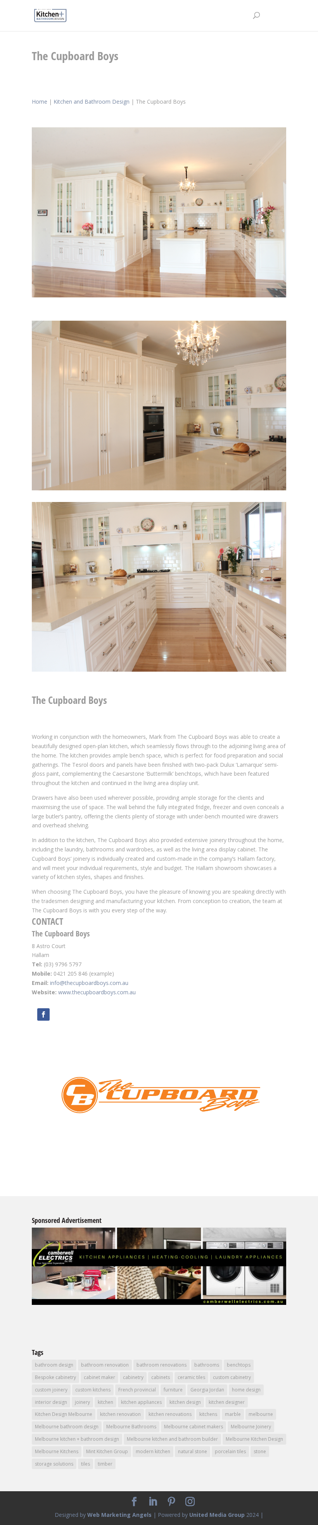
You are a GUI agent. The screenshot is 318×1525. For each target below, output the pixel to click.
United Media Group (217, 1514)
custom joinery (51, 1389)
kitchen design (185, 1402)
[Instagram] (190, 1502)
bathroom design (54, 1365)
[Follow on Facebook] (43, 1014)
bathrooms (206, 1365)
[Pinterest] (171, 1502)
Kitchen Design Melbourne (63, 1414)
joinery (82, 1402)
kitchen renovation (120, 1414)
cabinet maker (99, 1377)
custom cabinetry (232, 1377)
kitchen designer (227, 1402)
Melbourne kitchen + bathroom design (77, 1439)
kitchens (208, 1414)
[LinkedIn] (152, 1502)
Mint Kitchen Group (107, 1451)
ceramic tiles (191, 1377)
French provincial (137, 1389)
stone (260, 1451)
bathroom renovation (105, 1365)
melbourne (261, 1414)
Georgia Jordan (207, 1389)
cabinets (160, 1377)
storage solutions (54, 1464)
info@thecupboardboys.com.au (89, 983)
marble (233, 1414)
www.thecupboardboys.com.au (97, 992)
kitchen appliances (141, 1402)
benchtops (239, 1365)
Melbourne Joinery (251, 1426)
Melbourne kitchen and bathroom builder (172, 1439)
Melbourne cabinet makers (193, 1426)
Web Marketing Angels (119, 1514)
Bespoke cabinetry (55, 1377)
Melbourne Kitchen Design (254, 1439)
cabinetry (133, 1377)
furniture (173, 1389)
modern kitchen (153, 1451)
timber (105, 1464)
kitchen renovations (170, 1414)
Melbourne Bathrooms (131, 1426)
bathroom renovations (162, 1365)
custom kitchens (93, 1389)
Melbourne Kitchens (56, 1451)
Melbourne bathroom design (67, 1426)
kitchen (105, 1402)
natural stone (192, 1451)
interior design (51, 1402)
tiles (85, 1464)
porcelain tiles (230, 1451)
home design (246, 1389)
